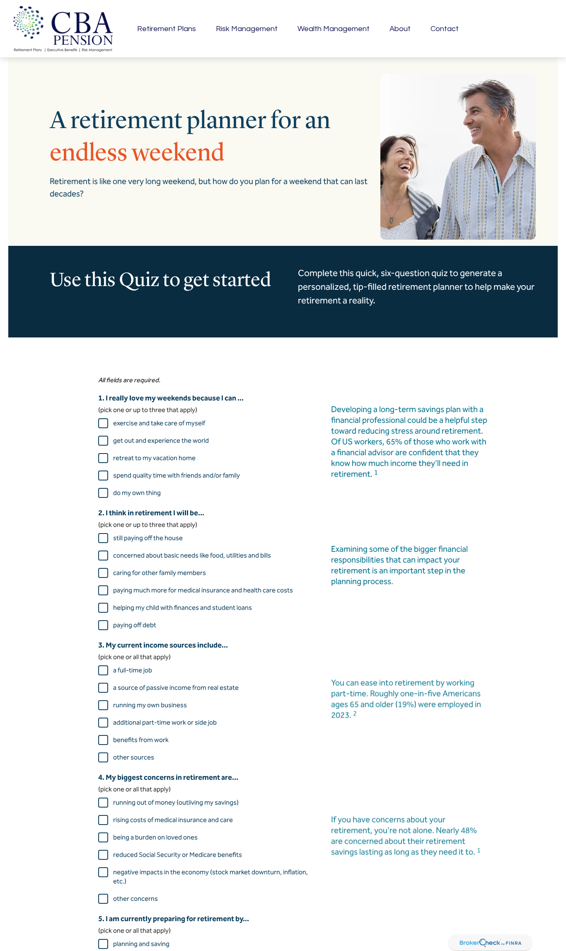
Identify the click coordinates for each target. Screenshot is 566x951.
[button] (166, 28)
